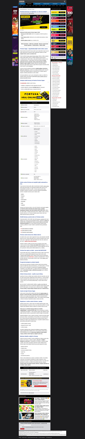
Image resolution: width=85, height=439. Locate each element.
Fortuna (20, 5)
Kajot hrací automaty (55, 72)
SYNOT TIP (27, 5)
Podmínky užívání (24, 437)
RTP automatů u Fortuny (56, 106)
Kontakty (20, 437)
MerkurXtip (43, 5)
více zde (38, 390)
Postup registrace (28, 45)
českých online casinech (25, 255)
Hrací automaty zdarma (56, 71)
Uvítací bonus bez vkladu (56, 93)
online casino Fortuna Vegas (32, 56)
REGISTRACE (23, 310)
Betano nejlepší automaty (56, 68)
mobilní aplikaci (39, 68)
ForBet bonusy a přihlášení (56, 81)
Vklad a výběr (42, 45)
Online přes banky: (37, 129)
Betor (63, 5)
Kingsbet (40, 5)
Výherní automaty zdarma (56, 69)
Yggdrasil (23, 205)
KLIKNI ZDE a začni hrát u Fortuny (40, 386)
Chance (24, 5)
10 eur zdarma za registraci (56, 87)
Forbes (57, 5)
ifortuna (32, 308)
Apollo (33, 5)
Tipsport (36, 5)
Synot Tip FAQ (54, 100)
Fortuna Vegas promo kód (56, 91)
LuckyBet (60, 5)
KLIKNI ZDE (23, 83)
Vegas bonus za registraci (56, 84)
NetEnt (22, 194)
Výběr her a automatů (33, 43)
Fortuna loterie (35, 45)
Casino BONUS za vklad (27, 230)
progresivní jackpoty (42, 267)
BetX (46, 5)
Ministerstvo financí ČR (27, 434)
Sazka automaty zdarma (56, 74)
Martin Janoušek (31, 13)
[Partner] (70, 35)
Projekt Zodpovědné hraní (54, 434)
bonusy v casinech (40, 219)
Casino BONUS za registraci (27, 228)
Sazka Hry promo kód (55, 88)
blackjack (31, 66)
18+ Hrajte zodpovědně (41, 437)
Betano (30, 5)
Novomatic (23, 201)
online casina (46, 186)
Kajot (22, 203)
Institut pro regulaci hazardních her (34, 434)
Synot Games (23, 199)
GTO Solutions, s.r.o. (49, 437)
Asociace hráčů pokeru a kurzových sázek (45, 434)
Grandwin (49, 5)
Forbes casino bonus (55, 96)
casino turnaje (44, 293)
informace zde (36, 432)
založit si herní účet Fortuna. (31, 241)
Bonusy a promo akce (43, 43)
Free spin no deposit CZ (56, 94)
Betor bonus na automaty (56, 78)
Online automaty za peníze (56, 66)
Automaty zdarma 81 (55, 65)
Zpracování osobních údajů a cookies (33, 437)
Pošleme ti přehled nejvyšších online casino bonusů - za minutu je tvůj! (33, 423)
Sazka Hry (53, 5)
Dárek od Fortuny (24, 43)
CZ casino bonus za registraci (57, 90)
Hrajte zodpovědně (22, 389)
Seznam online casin (55, 103)
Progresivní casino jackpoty (27, 232)
